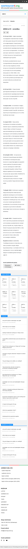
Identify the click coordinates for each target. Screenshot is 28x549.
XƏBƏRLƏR (4, 510)
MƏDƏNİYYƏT (5, 504)
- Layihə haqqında (5, 470)
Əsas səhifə (6, 21)
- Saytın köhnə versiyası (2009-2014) (10, 478)
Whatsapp (8, 267)
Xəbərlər (12, 21)
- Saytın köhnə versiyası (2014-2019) (10, 481)
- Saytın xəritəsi (5, 476)
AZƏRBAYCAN (5, 493)
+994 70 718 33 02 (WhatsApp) (9, 522)
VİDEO (3, 512)
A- (4, 32)
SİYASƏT (3, 496)
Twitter (18, 265)
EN (1, 1)
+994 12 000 (4, 525)
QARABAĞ (4, 502)
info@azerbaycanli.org (7, 530)
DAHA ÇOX (4, 507)
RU (3, 1)
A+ (7, 32)
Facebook (7, 265)
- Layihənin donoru (6, 473)
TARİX (2, 499)
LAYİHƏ (3, 491)
